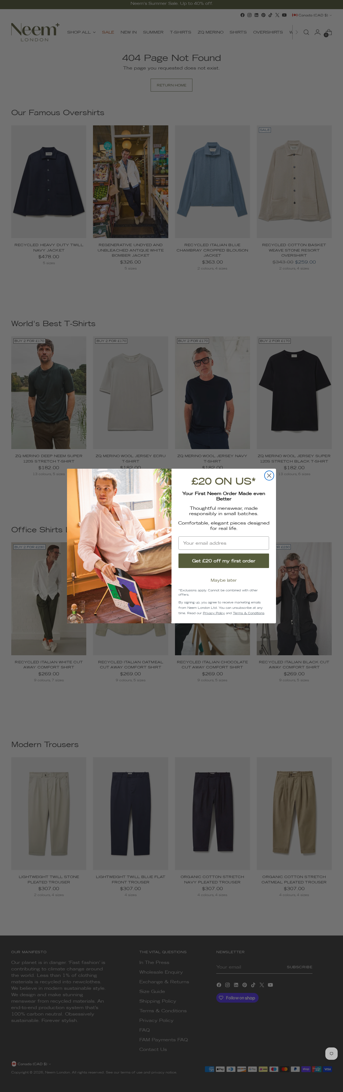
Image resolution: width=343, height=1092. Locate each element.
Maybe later (224, 580)
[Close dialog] (269, 475)
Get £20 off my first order (223, 560)
